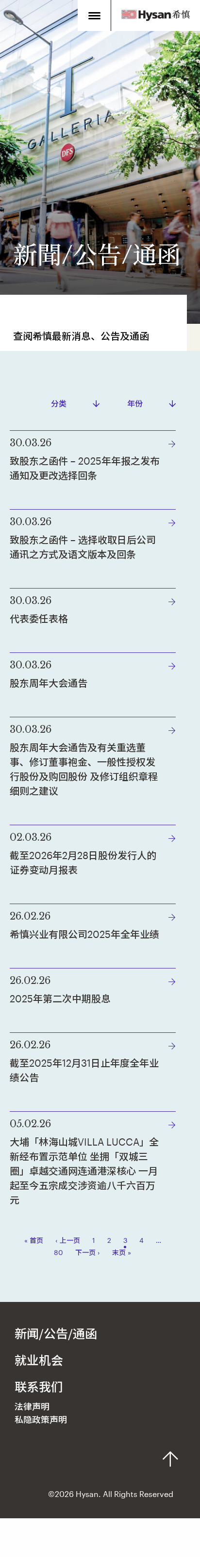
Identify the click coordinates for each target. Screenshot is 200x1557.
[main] (100, 651)
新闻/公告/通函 (56, 1333)
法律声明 (32, 1406)
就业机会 (39, 1360)
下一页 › (87, 1252)
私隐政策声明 (41, 1419)
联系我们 (39, 1386)
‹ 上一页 (67, 1240)
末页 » (121, 1252)
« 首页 (33, 1240)
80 (58, 1252)
